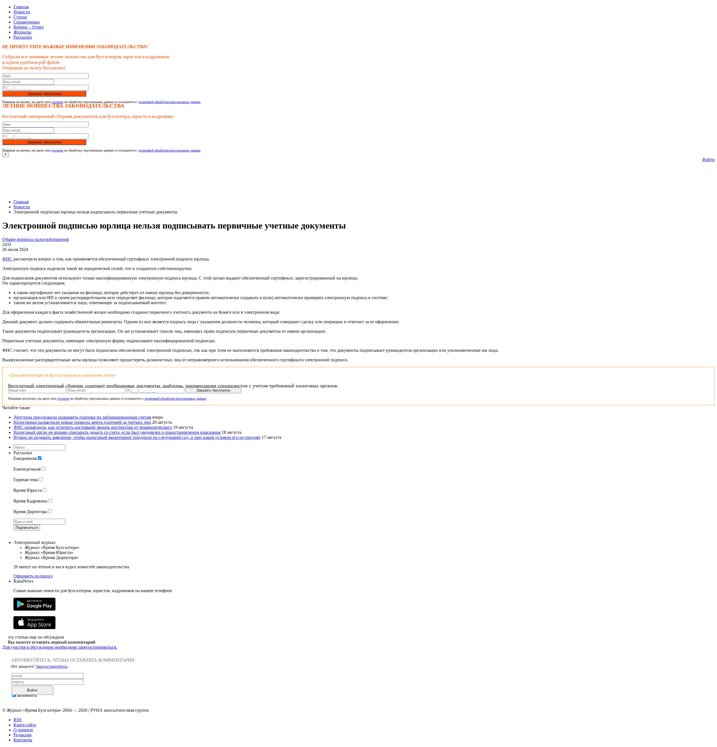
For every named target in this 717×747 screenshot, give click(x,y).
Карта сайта (24, 724)
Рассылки (22, 37)
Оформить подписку (33, 576)
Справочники (26, 22)
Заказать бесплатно (44, 94)
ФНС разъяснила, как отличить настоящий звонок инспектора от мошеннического (92, 427)
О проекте (23, 729)
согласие (57, 102)
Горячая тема (25, 479)
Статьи (20, 17)
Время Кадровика (30, 501)
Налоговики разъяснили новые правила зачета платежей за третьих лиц (82, 422)
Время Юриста (27, 490)
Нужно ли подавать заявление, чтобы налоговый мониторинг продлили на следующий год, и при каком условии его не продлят (136, 437)
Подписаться (27, 527)
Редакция (22, 734)
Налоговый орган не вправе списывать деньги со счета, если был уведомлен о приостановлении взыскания (116, 432)
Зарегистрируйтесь (51, 666)
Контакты (22, 739)
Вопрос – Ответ (28, 27)
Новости (21, 12)
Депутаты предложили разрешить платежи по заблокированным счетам (82, 417)
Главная (21, 6)
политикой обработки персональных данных (170, 102)
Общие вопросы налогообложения (35, 239)
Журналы (22, 32)
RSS (17, 719)
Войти (708, 159)
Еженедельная (27, 469)
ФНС (7, 259)
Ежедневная (25, 458)
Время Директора (30, 511)
